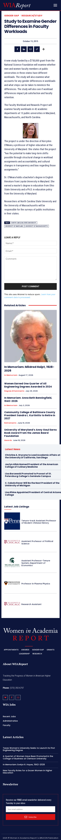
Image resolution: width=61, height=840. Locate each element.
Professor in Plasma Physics (35, 583)
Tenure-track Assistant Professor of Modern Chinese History (38, 521)
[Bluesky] (5, 697)
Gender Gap (11, 16)
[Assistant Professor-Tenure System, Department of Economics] (12, 562)
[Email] (30, 49)
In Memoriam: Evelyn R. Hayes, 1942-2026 (24, 764)
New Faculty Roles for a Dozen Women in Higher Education (27, 771)
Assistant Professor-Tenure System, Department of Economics (35, 563)
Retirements (10, 423)
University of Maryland (14, 226)
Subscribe (32, 817)
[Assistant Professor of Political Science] (12, 541)
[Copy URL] (37, 49)
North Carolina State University (23, 223)
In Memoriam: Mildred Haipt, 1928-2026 (29, 369)
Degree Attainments (14, 391)
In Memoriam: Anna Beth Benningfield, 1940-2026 (28, 399)
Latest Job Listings (16, 506)
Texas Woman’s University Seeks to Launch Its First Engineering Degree (29, 749)
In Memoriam (10, 375)
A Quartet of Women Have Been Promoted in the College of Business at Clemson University (28, 757)
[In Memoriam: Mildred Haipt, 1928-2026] (30, 336)
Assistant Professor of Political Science (37, 542)
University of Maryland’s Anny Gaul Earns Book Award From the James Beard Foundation (30, 433)
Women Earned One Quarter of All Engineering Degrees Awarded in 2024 (28, 385)
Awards (8, 440)
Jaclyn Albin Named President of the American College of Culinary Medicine (31, 465)
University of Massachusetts (36, 226)
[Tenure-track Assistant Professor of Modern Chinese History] (12, 521)
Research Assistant (31, 604)
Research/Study (32, 16)
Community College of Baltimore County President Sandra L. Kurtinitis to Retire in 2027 (29, 415)
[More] (44, 49)
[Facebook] (17, 49)
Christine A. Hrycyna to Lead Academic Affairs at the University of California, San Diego (32, 456)
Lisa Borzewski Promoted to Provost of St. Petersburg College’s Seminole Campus (28, 475)
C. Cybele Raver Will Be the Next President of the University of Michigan (32, 484)
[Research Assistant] (12, 603)
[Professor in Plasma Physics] (12, 583)
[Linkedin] (24, 49)
